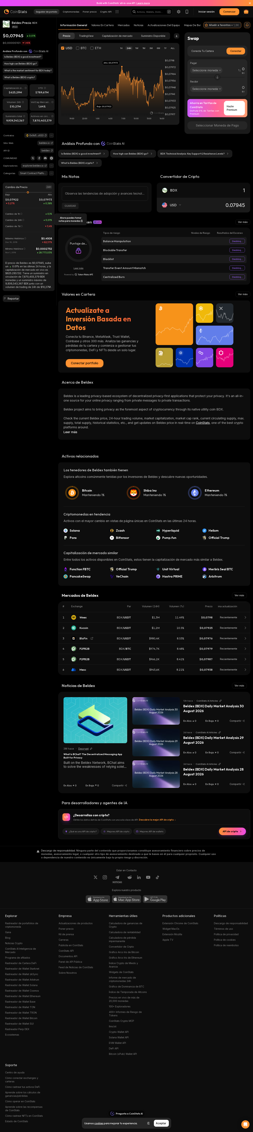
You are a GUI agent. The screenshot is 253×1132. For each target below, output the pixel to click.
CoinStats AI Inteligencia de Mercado (20, 950)
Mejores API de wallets (151, 831)
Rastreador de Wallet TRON (21, 1012)
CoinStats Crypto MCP (121, 1020)
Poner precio (66, 928)
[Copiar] (45, 135)
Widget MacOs (170, 928)
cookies (98, 1123)
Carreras (63, 939)
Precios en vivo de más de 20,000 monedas (124, 999)
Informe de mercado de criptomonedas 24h (122, 979)
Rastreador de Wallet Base (20, 1001)
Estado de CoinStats (16, 1121)
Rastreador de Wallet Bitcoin (21, 1018)
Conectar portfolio (84, 363)
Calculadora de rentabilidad (124, 932)
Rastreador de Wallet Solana (21, 985)
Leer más (78, 268)
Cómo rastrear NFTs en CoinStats (24, 1115)
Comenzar (229, 11)
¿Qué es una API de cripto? (83, 831)
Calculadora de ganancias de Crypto (125, 925)
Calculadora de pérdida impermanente (122, 939)
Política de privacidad (226, 934)
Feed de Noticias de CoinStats (76, 967)
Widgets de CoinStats (121, 972)
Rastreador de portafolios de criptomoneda (21, 925)
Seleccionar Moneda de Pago (217, 125)
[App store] (98, 899)
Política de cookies (225, 939)
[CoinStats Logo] (15, 11)
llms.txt (112, 1026)
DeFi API (113, 1048)
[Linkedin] (139, 879)
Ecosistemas (12, 1034)
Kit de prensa (66, 934)
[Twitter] (32, 158)
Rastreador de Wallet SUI (19, 1023)
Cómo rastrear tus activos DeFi (22, 1086)
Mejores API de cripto (118, 831)
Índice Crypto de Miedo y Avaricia (123, 965)
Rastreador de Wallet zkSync (21, 974)
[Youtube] (148, 879)
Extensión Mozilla (172, 934)
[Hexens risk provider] (78, 274)
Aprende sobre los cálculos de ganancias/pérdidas (22, 1094)
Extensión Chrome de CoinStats (180, 923)
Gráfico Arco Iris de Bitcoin (124, 952)
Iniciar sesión (206, 11)
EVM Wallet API (117, 1042)
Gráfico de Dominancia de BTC (126, 986)
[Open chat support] (245, 1124)
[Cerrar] (247, 3)
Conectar (235, 51)
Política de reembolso (226, 945)
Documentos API (68, 956)
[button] (45, 135)
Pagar (193, 63)
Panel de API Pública (70, 961)
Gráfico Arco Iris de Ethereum (125, 957)
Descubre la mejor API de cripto (156, 819)
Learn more (143, 3)
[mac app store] (126, 899)
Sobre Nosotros (68, 972)
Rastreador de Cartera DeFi (20, 963)
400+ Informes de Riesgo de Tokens (125, 1013)
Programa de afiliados (17, 957)
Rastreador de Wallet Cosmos (22, 990)
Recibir (194, 81)
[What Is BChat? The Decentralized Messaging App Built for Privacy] (95, 720)
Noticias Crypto (14, 943)
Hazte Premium (232, 108)
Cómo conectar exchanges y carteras (21, 1079)
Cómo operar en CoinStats (20, 1101)
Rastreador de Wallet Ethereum (22, 996)
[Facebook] (39, 158)
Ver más (243, 222)
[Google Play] (155, 899)
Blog (7, 937)
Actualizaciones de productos (76, 923)
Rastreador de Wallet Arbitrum (22, 979)
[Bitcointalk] (51, 158)
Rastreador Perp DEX (17, 1029)
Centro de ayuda (14, 1072)
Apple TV (167, 939)
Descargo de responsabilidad (231, 923)
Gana (8, 932)
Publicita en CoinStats (71, 945)
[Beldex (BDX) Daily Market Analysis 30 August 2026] (156, 711)
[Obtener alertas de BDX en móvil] (247, 25)
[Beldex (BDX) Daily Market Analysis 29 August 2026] (156, 742)
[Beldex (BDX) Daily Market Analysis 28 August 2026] (156, 774)
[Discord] (45, 158)
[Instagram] (105, 879)
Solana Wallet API (119, 1037)
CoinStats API (66, 950)
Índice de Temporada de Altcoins (128, 992)
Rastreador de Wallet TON (20, 1007)
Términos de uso (223, 928)
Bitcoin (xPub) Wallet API (123, 1053)
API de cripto (230, 831)
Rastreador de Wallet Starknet (22, 968)
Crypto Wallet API (119, 1031)
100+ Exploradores (119, 1006)
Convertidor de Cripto (121, 946)
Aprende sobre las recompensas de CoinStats (24, 1108)
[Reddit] (130, 879)
